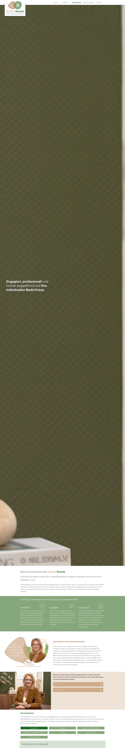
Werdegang (58, 690)
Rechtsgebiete (76, 2)
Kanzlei (56, 2)
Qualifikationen (59, 684)
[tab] (34, 728)
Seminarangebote (89, 2)
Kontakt (99, 2)
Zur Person (65, 2)
